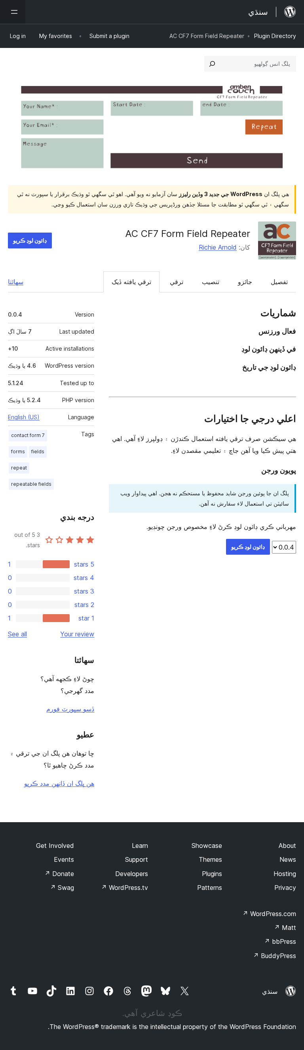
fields (37, 451)
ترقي (176, 282)
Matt (285, 928)
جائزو (245, 282)
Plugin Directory (275, 35)
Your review (77, 634)
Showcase (207, 846)
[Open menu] (12, 12)
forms (18, 451)
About (287, 846)
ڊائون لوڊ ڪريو (30, 240)
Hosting (285, 874)
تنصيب (210, 282)
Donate (59, 874)
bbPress (280, 941)
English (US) (24, 417)
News (287, 859)
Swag (62, 888)
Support (136, 859)
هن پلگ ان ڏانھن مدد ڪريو (59, 783)
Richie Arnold (218, 247)
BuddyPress (274, 956)
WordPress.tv (124, 888)
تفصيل (279, 282)
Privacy (285, 888)
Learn (140, 846)
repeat (19, 468)
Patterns (209, 888)
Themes (210, 859)
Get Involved (55, 846)
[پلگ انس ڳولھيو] (212, 64)
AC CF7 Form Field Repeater (187, 233)
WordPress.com (269, 914)
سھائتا (15, 282)
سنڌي (269, 991)
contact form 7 (28, 435)
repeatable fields (31, 484)
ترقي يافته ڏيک (131, 282)
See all (17, 634)
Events (64, 859)
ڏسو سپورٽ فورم (70, 709)
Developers (131, 874)
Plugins (212, 874)
